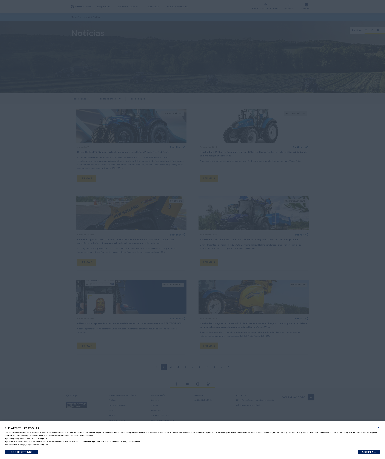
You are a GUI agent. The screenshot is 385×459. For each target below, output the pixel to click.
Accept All (369, 451)
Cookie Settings (21, 451)
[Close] (378, 427)
